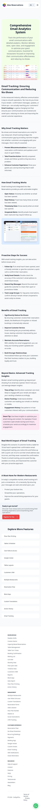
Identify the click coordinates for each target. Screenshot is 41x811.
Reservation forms (13, 704)
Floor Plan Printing (13, 684)
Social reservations (14, 717)
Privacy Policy (27, 799)
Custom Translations (14, 701)
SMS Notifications (13, 753)
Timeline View (12, 669)
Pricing (10, 776)
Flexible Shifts (12, 638)
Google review (12, 743)
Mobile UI (11, 714)
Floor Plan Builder (13, 711)
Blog (9, 785)
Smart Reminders (13, 756)
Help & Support (12, 764)
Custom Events (12, 641)
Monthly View (12, 662)
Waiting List (11, 656)
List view (10, 659)
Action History (12, 687)
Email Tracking (12, 750)
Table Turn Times (13, 650)
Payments (11, 737)
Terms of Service (26, 795)
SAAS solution (12, 708)
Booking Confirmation (14, 653)
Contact (10, 767)
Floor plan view (12, 666)
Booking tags (12, 740)
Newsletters (11, 782)
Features (10, 770)
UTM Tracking (12, 720)
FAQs (9, 773)
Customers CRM (13, 672)
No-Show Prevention (14, 731)
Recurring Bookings (14, 734)
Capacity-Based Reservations (17, 644)
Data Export (11, 681)
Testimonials (12, 779)
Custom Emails (12, 746)
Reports (10, 675)
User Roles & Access (14, 698)
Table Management (14, 647)
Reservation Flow (13, 728)
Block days (11, 678)
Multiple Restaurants (14, 695)
